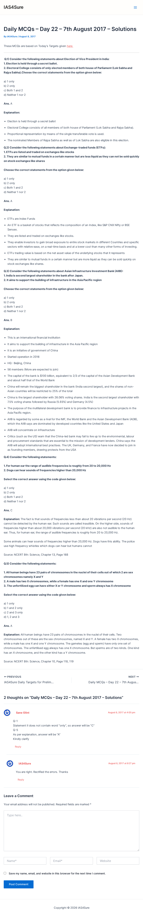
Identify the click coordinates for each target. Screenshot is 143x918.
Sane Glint (22, 712)
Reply (18, 746)
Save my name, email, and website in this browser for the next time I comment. (57, 873)
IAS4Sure (13, 7)
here (70, 46)
